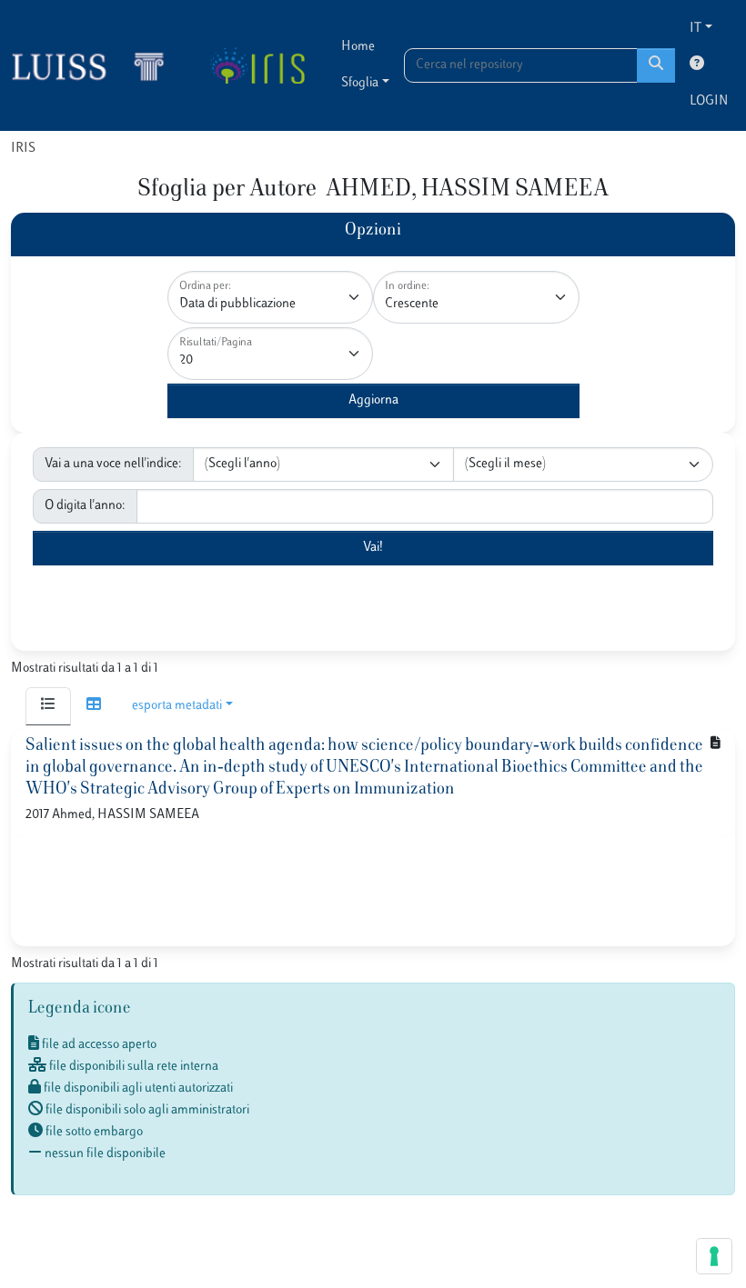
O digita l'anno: (85, 506)
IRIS (23, 148)
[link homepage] (95, 65)
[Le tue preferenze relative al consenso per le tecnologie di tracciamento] (714, 1256)
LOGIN (709, 101)
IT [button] (695, 28)
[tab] (48, 706)
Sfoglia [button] (359, 83)
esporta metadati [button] (177, 706)
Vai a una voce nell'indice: (113, 464)
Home (358, 47)
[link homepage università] (257, 65)
